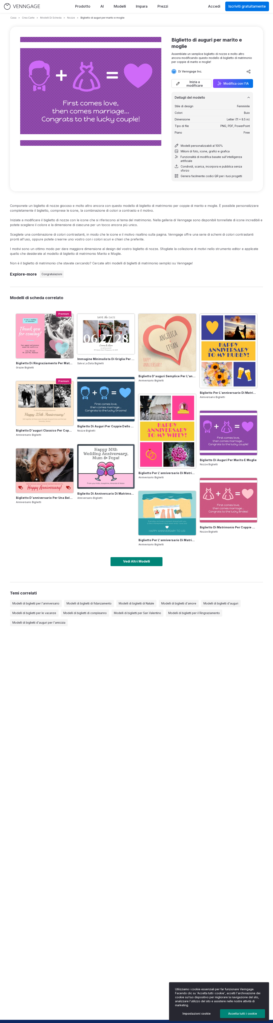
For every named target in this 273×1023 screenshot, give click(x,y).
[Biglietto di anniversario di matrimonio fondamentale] (106, 466)
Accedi (214, 6)
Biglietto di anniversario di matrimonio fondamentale (106, 493)
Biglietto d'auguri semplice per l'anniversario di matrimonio (167, 376)
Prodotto (82, 6)
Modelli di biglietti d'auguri (220, 603)
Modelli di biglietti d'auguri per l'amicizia (38, 622)
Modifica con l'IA (236, 83)
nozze (71, 17)
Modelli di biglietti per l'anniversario (35, 603)
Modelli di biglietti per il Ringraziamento (194, 613)
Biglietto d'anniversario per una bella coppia (44, 497)
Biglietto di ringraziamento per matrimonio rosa (44, 363)
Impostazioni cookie (196, 1013)
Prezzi (162, 6)
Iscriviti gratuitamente (247, 6)
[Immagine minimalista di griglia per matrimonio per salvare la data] (106, 334)
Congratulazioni (52, 274)
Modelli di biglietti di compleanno (85, 613)
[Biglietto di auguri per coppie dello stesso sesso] (106, 399)
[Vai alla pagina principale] (22, 6)
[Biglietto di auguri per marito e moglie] (228, 433)
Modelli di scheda (51, 17)
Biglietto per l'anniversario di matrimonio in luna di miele (167, 540)
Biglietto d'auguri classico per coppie (44, 430)
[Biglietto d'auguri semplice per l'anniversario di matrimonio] (167, 342)
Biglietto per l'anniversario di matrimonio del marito (228, 392)
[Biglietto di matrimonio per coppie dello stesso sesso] (228, 500)
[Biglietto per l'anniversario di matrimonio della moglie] (167, 431)
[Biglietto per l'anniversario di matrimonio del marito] (228, 351)
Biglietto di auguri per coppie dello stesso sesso (106, 426)
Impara (141, 6)
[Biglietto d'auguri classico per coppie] (44, 403)
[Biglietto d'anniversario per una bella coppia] (44, 470)
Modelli (120, 6)
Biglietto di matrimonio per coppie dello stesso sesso (228, 527)
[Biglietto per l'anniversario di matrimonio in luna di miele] (167, 513)
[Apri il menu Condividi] (248, 71)
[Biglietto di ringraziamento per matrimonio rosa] (44, 336)
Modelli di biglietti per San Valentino (137, 613)
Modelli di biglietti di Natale (136, 603)
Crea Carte (28, 17)
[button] (191, 83)
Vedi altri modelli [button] (136, 561)
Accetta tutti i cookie (242, 1013)
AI (102, 6)
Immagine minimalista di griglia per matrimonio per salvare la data (106, 359)
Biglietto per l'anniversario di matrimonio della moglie (167, 473)
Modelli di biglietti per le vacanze (34, 613)
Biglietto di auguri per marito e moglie (228, 460)
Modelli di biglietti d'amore (178, 603)
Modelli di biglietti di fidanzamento (89, 603)
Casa (13, 17)
